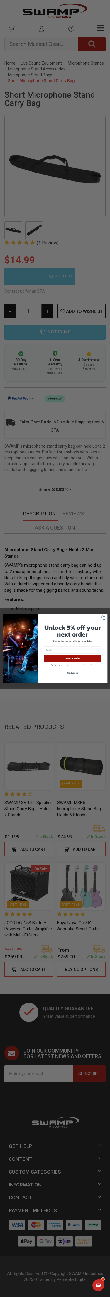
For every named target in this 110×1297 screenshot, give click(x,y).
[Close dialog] (103, 617)
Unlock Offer (72, 658)
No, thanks (72, 672)
